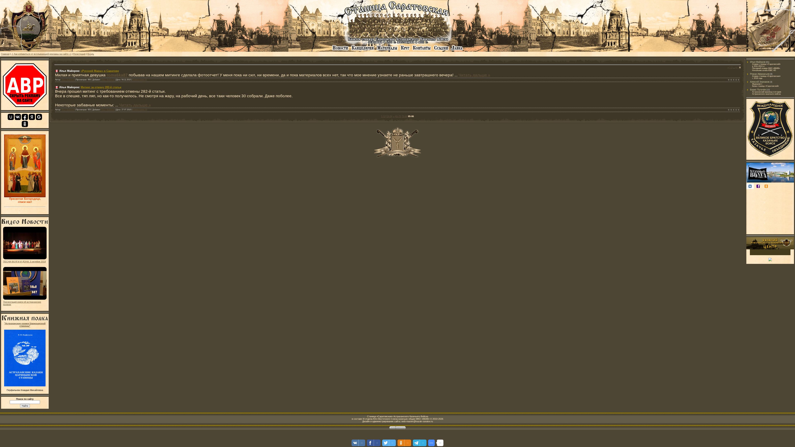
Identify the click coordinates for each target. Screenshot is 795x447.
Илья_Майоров (107, 80)
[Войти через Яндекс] (32, 117)
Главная (5, 54)
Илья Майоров (67, 80)
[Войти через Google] (39, 117)
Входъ (90, 54)
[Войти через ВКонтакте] (18, 117)
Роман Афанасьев (760, 74)
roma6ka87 (117, 75)
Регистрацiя (79, 54)
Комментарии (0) (139, 80)
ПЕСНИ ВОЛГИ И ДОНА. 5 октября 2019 (24, 261)
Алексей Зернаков (759, 82)
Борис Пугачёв (758, 89)
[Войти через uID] (11, 117)
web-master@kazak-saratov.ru (417, 421)
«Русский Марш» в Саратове (100, 70)
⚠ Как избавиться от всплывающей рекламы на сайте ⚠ (41, 54)
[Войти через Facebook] (25, 117)
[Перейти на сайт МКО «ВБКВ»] (770, 158)
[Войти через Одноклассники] (25, 124)
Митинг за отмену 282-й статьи (101, 87)
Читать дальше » (474, 75)
